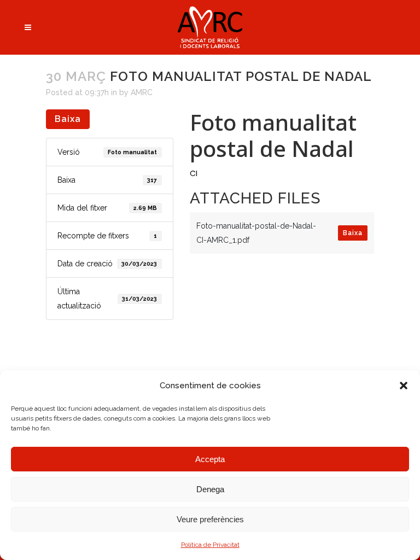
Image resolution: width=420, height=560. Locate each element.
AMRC (142, 92)
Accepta (210, 459)
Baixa (68, 119)
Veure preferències (210, 519)
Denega (210, 489)
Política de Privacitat (210, 545)
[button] (403, 385)
